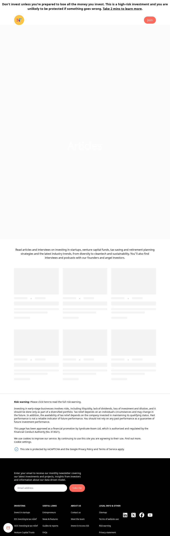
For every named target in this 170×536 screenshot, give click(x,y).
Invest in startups (22, 512)
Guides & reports (50, 525)
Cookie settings (22, 441)
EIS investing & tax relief (25, 519)
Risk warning (105, 525)
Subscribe (77, 488)
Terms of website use (109, 519)
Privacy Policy (85, 449)
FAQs (44, 532)
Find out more (132, 438)
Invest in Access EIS (80, 525)
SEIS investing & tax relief (26, 525)
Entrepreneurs (49, 512)
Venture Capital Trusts (24, 532)
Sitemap (103, 512)
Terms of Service (108, 449)
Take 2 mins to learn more (122, 9)
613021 (55, 431)
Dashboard (131, 20)
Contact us (76, 512)
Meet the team (78, 519)
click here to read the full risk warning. (59, 401)
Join (150, 20)
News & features (50, 519)
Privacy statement (107, 532)
